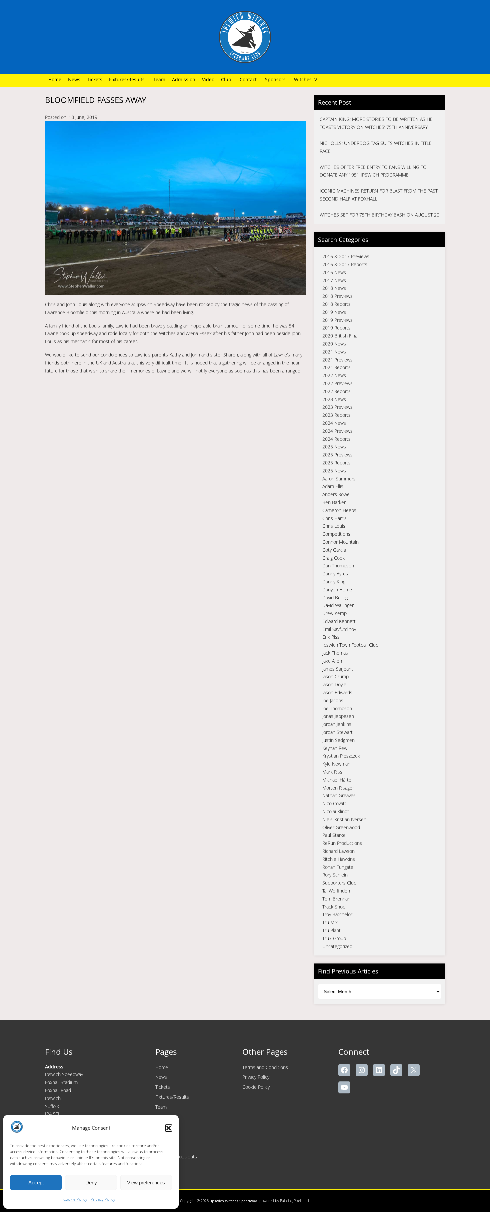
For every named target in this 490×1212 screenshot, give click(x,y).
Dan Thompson (338, 565)
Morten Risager (338, 788)
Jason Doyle (334, 684)
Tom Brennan (336, 899)
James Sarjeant (337, 669)
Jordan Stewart (337, 732)
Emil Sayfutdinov (339, 629)
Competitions (336, 534)
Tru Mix (330, 922)
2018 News (334, 288)
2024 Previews (337, 431)
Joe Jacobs (332, 700)
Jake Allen (332, 661)
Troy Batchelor (337, 914)
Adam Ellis (332, 486)
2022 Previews (337, 383)
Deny (91, 1182)
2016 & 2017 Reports (344, 264)
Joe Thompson (337, 708)
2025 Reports (336, 462)
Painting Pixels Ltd (294, 1200)
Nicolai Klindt (335, 811)
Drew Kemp (334, 613)
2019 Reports (336, 327)
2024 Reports (336, 439)
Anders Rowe (336, 494)
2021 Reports (336, 367)
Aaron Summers (339, 478)
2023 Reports (336, 415)
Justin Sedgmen (338, 740)
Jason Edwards (337, 692)
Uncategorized (337, 946)
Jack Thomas (335, 653)
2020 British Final (340, 335)
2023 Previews (337, 407)
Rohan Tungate (337, 867)
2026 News (334, 470)
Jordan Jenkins (336, 724)
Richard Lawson (338, 851)
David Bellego (336, 597)
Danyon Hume (337, 589)
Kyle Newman (336, 764)
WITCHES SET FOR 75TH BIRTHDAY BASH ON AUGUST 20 (379, 215)
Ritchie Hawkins (338, 859)
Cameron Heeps (339, 510)
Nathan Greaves (339, 795)
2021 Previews (337, 359)
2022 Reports (336, 391)
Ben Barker (334, 502)
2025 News (334, 446)
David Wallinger (338, 605)
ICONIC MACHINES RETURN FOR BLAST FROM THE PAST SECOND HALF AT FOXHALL (379, 195)
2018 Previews (337, 296)
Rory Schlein (335, 875)
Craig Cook (333, 558)
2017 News (334, 280)
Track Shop (333, 907)
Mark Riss (332, 772)
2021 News (334, 351)
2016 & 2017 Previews (345, 256)
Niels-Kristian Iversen (344, 819)
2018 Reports (336, 304)
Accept (36, 1182)
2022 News (334, 375)
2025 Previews (337, 454)
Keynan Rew (334, 748)
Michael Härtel (337, 780)
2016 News (334, 272)
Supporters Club (339, 883)
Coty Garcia (334, 550)
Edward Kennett (339, 621)
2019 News (334, 312)
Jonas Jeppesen (338, 716)
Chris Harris (334, 518)
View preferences (146, 1182)
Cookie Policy (75, 1199)
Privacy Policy (103, 1199)
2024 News (334, 423)
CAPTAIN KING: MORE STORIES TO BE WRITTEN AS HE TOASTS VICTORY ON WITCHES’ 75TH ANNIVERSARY (376, 123)
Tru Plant (331, 930)
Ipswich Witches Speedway (234, 1200)
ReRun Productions (342, 843)
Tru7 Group (334, 938)
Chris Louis (333, 526)
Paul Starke (334, 835)
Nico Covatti (334, 803)
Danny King (333, 581)
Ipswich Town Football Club (350, 645)
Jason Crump (335, 676)
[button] (168, 1128)
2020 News (334, 343)
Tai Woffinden (336, 891)
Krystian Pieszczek (341, 756)
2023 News (334, 399)
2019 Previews (337, 320)
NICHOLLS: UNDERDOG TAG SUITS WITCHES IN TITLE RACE (376, 147)
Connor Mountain (340, 542)
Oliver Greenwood (341, 827)
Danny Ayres (335, 573)
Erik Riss (331, 637)
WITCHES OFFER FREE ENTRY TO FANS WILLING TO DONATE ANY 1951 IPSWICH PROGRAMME (373, 171)
